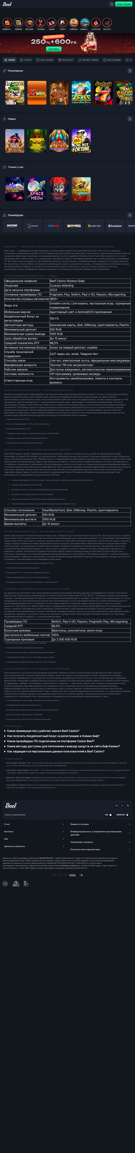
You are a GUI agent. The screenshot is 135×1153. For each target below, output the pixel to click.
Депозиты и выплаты (14, 846)
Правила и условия (79, 824)
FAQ (6, 839)
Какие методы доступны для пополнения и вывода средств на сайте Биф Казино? (63, 746)
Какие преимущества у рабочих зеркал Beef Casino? (43, 731)
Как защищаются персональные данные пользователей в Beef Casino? (56, 751)
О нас (7, 824)
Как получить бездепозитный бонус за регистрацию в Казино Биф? (53, 736)
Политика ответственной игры (85, 849)
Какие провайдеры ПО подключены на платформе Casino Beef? (51, 741)
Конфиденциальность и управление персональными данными (95, 833)
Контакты (8, 831)
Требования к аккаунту (81, 842)
